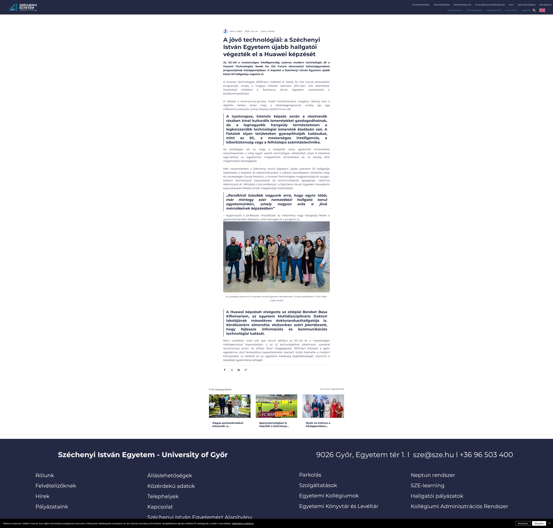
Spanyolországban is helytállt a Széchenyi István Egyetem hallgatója (273, 424)
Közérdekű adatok (171, 486)
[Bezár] (549, 523)
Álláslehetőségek (169, 475)
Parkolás (310, 475)
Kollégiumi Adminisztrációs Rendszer (459, 506)
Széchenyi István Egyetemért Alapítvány (199, 517)
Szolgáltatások (318, 485)
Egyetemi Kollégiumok (329, 495)
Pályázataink (51, 506)
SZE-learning (428, 485)
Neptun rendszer (433, 475)
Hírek (42, 496)
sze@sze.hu (433, 454)
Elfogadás (539, 523)
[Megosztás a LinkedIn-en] (238, 369)
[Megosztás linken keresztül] (245, 369)
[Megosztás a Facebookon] (224, 369)
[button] (421, 4)
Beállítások (523, 523)
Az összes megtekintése (332, 389)
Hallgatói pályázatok (437, 496)
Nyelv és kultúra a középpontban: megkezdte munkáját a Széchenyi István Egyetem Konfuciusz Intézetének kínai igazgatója (322, 424)
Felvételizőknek (55, 485)
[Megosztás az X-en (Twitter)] (231, 369)
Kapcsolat (160, 507)
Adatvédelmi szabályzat (243, 523)
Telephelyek (163, 496)
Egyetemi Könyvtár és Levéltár (338, 506)
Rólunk (44, 475)
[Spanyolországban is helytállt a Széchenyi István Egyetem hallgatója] (276, 406)
